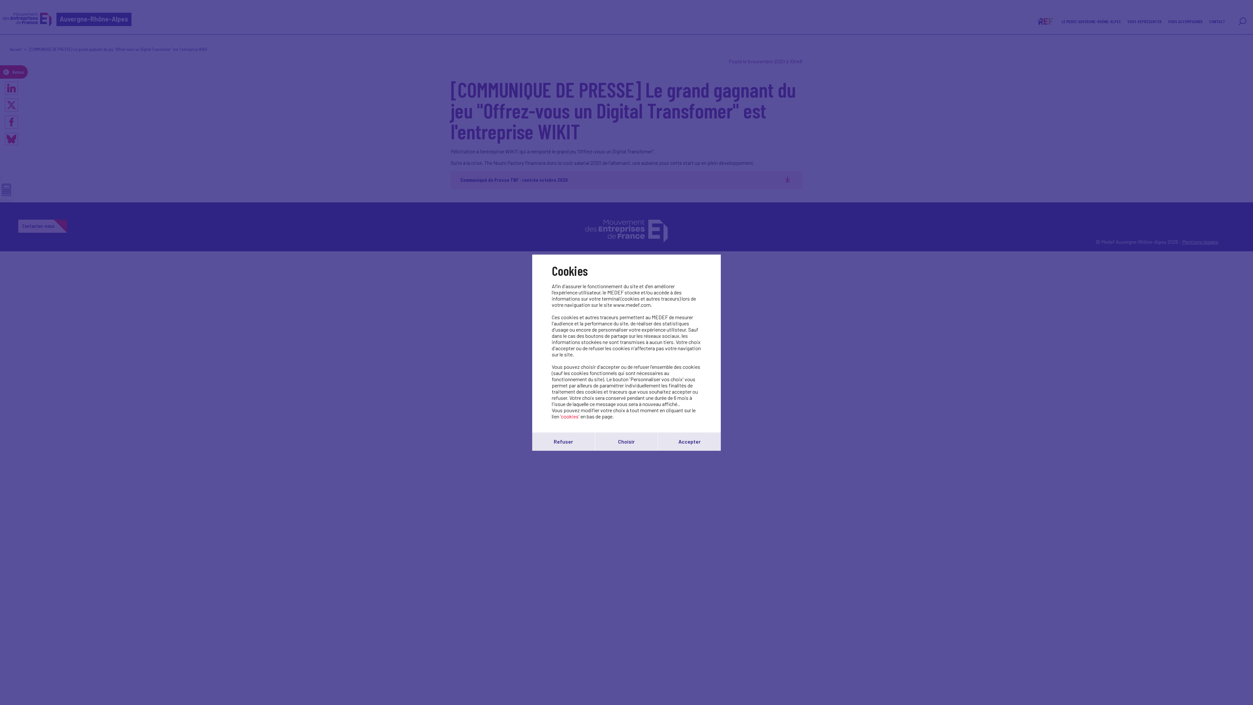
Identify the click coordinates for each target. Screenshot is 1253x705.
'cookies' (570, 416)
